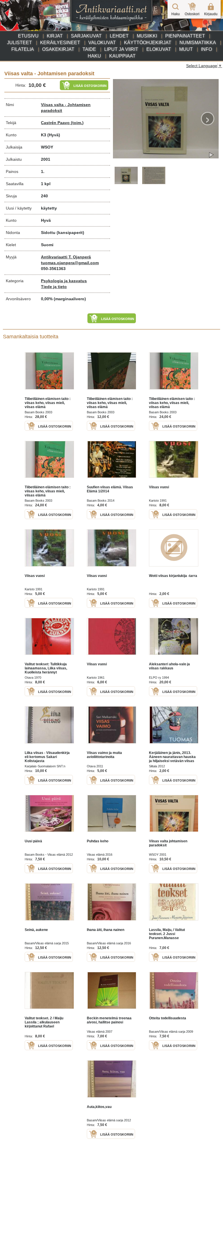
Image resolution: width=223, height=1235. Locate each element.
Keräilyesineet (60, 42)
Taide (89, 49)
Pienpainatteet (185, 35)
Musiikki (147, 35)
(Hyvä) (53, 135)
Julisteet (19, 42)
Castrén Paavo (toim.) (62, 122)
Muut (186, 49)
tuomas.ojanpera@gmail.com (70, 262)
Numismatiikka (197, 42)
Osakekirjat (58, 49)
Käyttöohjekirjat (147, 42)
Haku (94, 55)
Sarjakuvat (86, 35)
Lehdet (119, 35)
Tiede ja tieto (54, 286)
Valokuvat (102, 42)
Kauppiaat (122, 55)
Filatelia (22, 49)
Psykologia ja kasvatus (64, 280)
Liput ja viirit (121, 49)
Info (206, 49)
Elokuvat (158, 49)
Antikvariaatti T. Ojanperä (66, 257)
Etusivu (28, 35)
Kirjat (55, 35)
